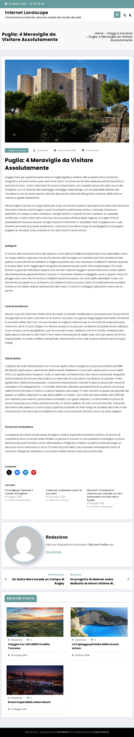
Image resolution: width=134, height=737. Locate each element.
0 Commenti (92, 150)
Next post (76, 574)
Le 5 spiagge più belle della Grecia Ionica (95, 646)
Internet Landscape (26, 12)
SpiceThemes (102, 732)
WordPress (63, 732)
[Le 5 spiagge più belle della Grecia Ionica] (99, 622)
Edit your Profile (98, 544)
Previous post (56, 574)
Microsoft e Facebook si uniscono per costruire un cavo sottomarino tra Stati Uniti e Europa (105, 495)
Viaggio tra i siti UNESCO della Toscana (29, 646)
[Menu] (117, 14)
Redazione (42, 150)
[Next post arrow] (128, 579)
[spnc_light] (130, 15)
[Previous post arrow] (6, 579)
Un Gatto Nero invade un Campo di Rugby (38, 581)
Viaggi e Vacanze (17, 150)
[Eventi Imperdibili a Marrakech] (35, 680)
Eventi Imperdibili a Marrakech (29, 702)
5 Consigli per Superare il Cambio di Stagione (19, 492)
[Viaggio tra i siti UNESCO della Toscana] (35, 622)
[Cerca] (125, 15)
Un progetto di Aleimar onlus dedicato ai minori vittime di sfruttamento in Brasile (91, 581)
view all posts (54, 552)
